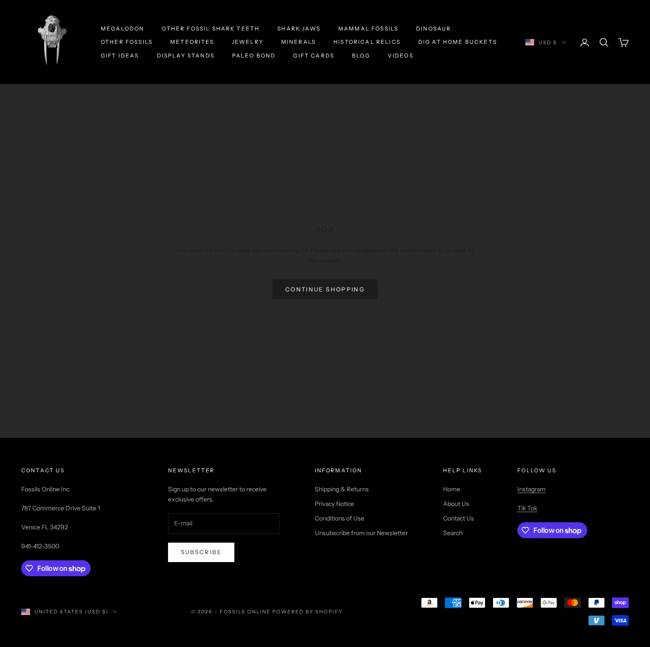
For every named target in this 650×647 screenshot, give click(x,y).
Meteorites (192, 41)
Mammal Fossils (368, 28)
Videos (400, 55)
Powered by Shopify (307, 612)
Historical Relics (367, 41)
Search (453, 533)
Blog (361, 55)
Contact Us (458, 518)
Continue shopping (325, 289)
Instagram (531, 489)
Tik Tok (527, 508)
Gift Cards (313, 55)
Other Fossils (127, 41)
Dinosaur (433, 28)
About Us (456, 504)
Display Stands (185, 55)
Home (451, 489)
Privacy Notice (334, 504)
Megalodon (122, 28)
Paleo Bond (254, 55)
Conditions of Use (339, 518)
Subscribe (201, 551)
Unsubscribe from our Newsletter (361, 533)
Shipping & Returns (342, 489)
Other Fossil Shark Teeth (211, 28)
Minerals (298, 41)
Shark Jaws (299, 28)
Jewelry (248, 41)
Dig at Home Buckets (457, 41)
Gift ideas (120, 55)
